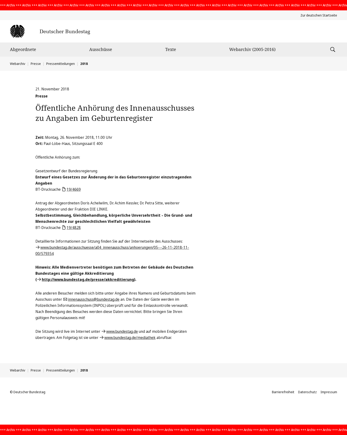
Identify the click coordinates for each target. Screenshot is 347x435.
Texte (170, 49)
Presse (36, 63)
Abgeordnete (23, 49)
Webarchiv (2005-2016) (252, 49)
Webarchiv (17, 63)
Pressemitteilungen (60, 63)
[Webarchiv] (50, 31)
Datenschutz (307, 392)
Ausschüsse (100, 49)
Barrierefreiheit (283, 392)
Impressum (329, 392)
